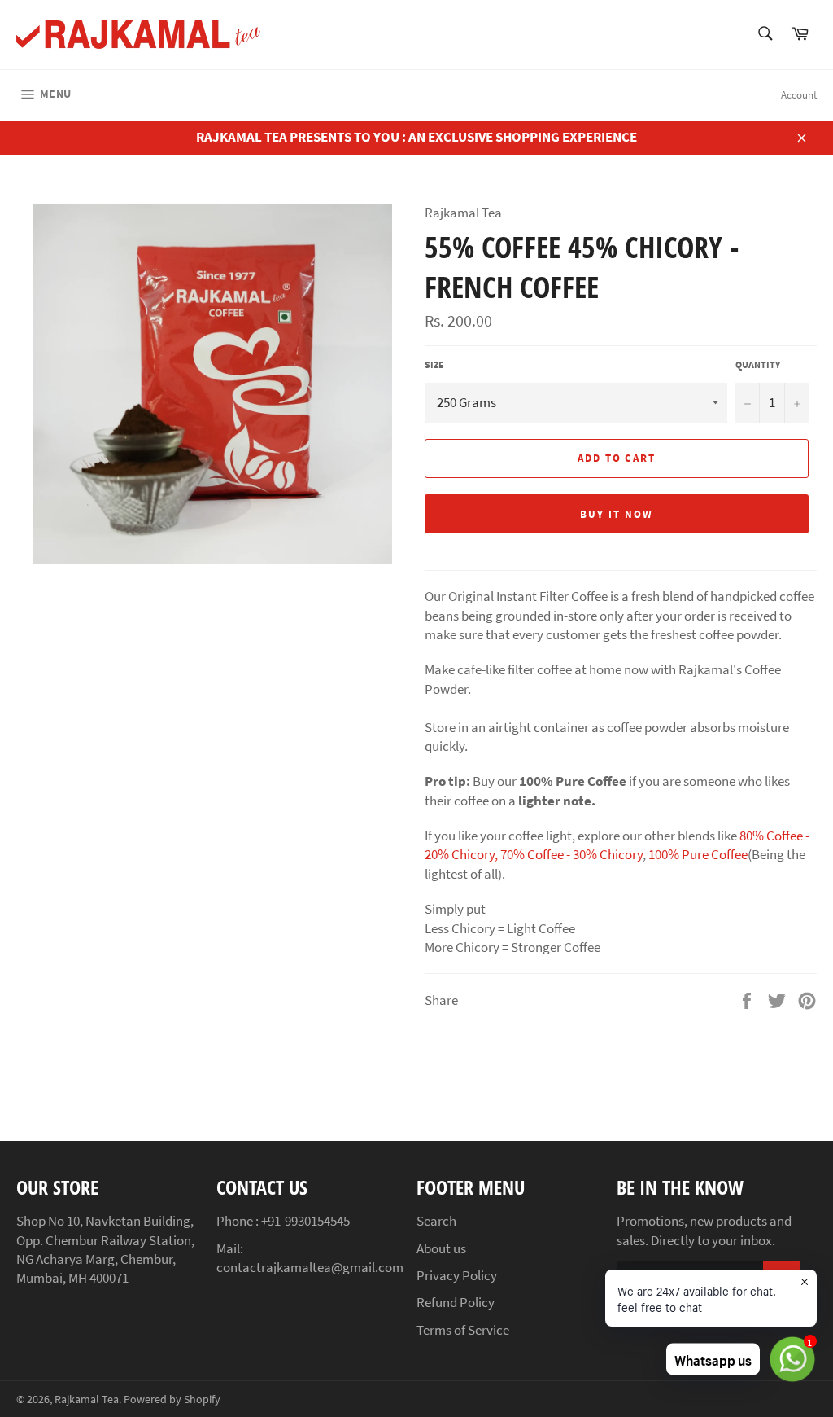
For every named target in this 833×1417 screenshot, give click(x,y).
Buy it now (616, 514)
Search (436, 1221)
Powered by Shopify (172, 1399)
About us (441, 1248)
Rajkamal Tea (87, 1399)
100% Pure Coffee (698, 854)
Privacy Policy (456, 1275)
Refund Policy (455, 1302)
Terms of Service (462, 1330)
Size (434, 364)
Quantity (757, 364)
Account (799, 95)
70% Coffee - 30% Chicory (571, 854)
